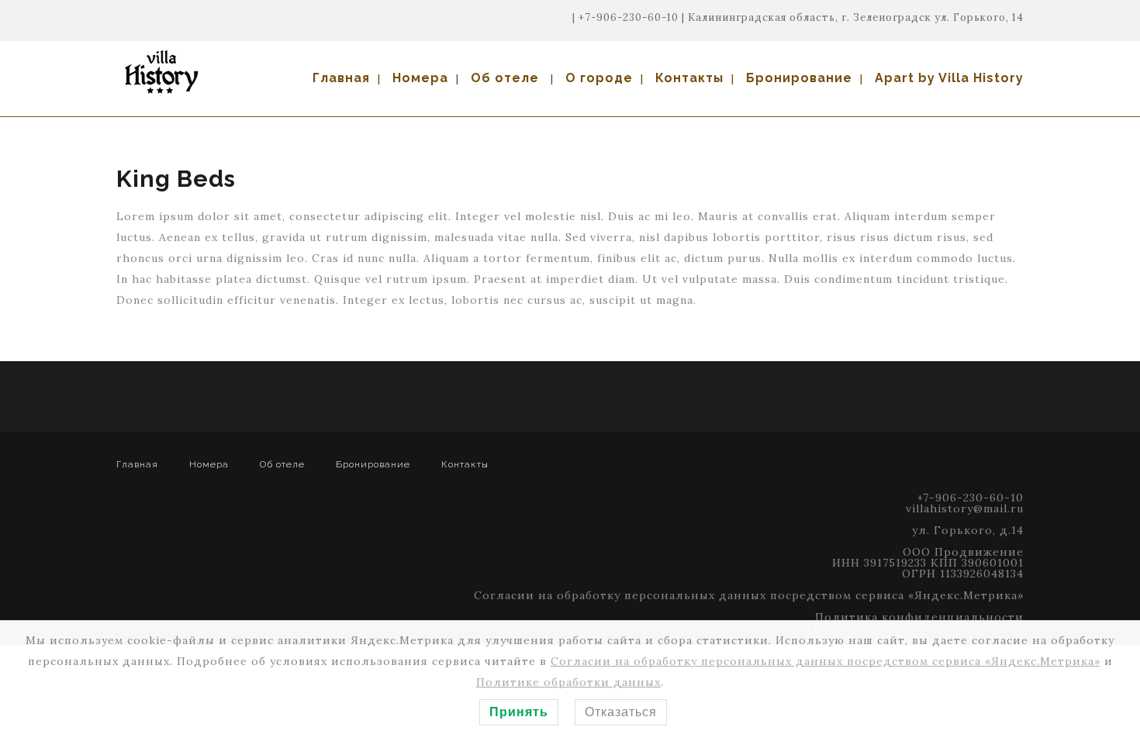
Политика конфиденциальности (919, 617)
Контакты (689, 78)
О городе (599, 78)
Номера (420, 78)
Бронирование (799, 78)
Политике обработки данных (568, 682)
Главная (341, 78)
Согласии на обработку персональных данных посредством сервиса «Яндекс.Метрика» (749, 595)
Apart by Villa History (949, 78)
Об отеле (505, 78)
